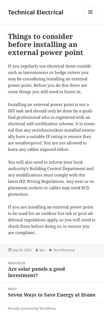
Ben (42, 250)
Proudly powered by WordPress (32, 308)
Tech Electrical (64, 250)
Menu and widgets (90, 17)
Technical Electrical (35, 12)
